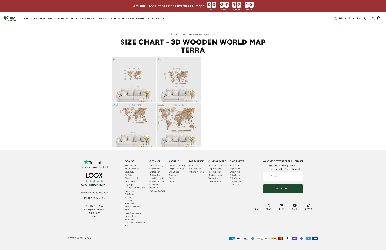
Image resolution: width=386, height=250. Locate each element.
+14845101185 (98, 198)
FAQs (171, 181)
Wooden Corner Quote (135, 187)
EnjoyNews (235, 172)
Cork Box (129, 200)
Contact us (174, 175)
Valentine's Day (156, 165)
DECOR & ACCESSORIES (134, 18)
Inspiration (234, 165)
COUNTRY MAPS (66, 18)
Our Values (174, 172)
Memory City (130, 181)
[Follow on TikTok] (308, 205)
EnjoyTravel (235, 175)
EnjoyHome (235, 168)
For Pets (128, 175)
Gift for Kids (154, 175)
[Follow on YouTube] (294, 205)
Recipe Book (130, 203)
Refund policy (214, 172)
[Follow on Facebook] (256, 205)
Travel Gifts (154, 187)
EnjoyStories (235, 178)
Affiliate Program (196, 172)
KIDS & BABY (85, 18)
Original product (215, 175)
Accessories (130, 197)
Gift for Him (154, 168)
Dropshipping (195, 168)
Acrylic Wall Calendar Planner (134, 208)
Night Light (130, 219)
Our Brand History (177, 165)
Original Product (176, 168)
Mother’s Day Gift (157, 191)
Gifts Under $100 (157, 181)
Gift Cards (129, 194)
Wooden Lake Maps (133, 178)
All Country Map (132, 168)
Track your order (215, 165)
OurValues (234, 184)
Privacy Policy (214, 181)
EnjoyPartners (236, 181)
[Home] (172, 34)
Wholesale (193, 165)
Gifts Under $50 (156, 178)
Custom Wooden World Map (135, 224)
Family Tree (129, 191)
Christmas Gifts (156, 184)
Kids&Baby (129, 172)
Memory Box (130, 216)
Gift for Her (154, 172)
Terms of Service (215, 178)
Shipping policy (215, 168)
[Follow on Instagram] (268, 205)
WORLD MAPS (46, 18)
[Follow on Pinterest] (281, 205)
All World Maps (131, 165)
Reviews (172, 178)
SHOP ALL (157, 18)
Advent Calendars (133, 213)
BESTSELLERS (30, 18)
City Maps (129, 184)
